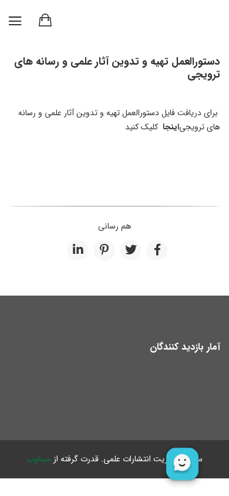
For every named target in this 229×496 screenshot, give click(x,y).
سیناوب (39, 459)
